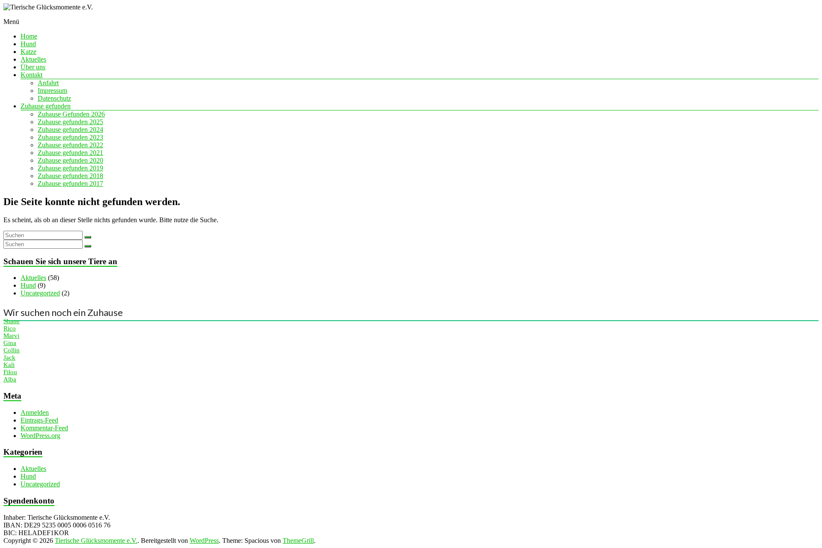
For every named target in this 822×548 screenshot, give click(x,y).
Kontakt (31, 74)
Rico (9, 328)
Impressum (52, 90)
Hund (28, 44)
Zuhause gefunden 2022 (70, 145)
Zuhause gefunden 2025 (70, 121)
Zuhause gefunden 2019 (70, 168)
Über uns (33, 67)
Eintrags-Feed (39, 420)
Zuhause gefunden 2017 (70, 183)
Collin (11, 350)
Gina (9, 343)
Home (29, 36)
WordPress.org (40, 435)
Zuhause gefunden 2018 (70, 175)
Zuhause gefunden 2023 (70, 137)
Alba (9, 379)
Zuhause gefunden (46, 106)
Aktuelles (33, 59)
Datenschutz (54, 98)
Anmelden (35, 412)
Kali (9, 364)
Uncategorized (40, 293)
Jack (9, 357)
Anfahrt (48, 82)
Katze (28, 51)
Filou (10, 372)
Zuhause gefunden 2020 (70, 160)
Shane (11, 321)
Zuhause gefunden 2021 (70, 152)
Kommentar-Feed (44, 428)
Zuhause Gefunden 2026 (71, 114)
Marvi (11, 335)
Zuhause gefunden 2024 (70, 129)
